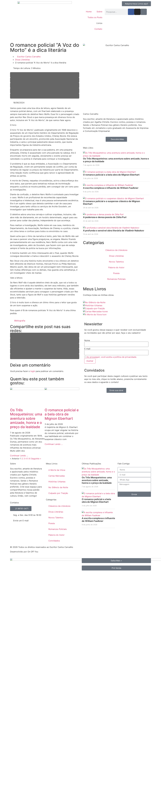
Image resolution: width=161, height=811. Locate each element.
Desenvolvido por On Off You (24, 551)
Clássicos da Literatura (116, 250)
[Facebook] (131, 12)
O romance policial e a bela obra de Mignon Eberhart (62, 414)
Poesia (116, 273)
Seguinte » (36, 458)
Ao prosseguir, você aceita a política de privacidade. (112, 357)
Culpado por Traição (58, 493)
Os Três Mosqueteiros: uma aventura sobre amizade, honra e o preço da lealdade (26, 418)
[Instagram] (137, 12)
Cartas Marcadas (56, 476)
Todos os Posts (95, 17)
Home (89, 11)
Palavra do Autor (116, 267)
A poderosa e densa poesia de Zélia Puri (104, 217)
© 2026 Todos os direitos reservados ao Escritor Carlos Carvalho (41, 547)
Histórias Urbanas (56, 481)
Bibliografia (19, 320)
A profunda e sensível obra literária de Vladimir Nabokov (113, 230)
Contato (98, 29)
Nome (87, 340)
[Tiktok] (143, 12)
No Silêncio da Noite (58, 487)
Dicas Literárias (22, 59)
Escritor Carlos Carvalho (29, 56)
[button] (44, 320)
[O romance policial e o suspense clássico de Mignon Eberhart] (113, 198)
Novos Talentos (116, 261)
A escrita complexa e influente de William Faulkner (110, 188)
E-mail (87, 349)
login (32, 371)
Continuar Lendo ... (19, 455)
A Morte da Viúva (56, 470)
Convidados (54, 540)
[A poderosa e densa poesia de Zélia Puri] (103, 214)
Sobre (99, 11)
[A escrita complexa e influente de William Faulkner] (108, 185)
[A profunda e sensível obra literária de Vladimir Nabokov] (111, 227)
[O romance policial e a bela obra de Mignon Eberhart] (109, 172)
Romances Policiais (116, 279)
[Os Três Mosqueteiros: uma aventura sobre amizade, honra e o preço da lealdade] (116, 156)
